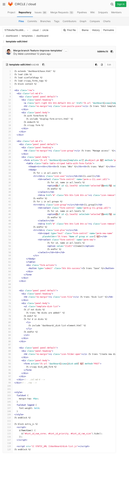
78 (9, 316)
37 (9, 186)
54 (9, 240)
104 (9, 398)
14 (9, 112)
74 (9, 303)
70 (9, 290)
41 (9, 198)
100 (9, 386)
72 (9, 297)
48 (9, 220)
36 (9, 182)
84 (9, 335)
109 (9, 414)
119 (9, 446)
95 (9, 370)
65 (9, 275)
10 (9, 100)
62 (9, 265)
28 (9, 157)
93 (9, 364)
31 (9, 166)
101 (9, 389)
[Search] (112, 4)
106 (9, 405)
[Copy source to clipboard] (96, 64)
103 (9, 395)
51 (9, 230)
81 (9, 325)
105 (9, 402)
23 (9, 141)
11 (9, 103)
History (96, 30)
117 (9, 440)
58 (9, 252)
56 (9, 246)
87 (9, 344)
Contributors (69, 21)
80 (9, 322)
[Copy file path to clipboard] (43, 64)
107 (9, 408)
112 (9, 424)
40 (9, 195)
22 (9, 138)
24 (9, 144)
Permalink (108, 30)
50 (9, 227)
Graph (83, 21)
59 (9, 255)
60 (9, 259)
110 (9, 418)
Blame (85, 30)
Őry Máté (18, 53)
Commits (32, 21)
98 (9, 379)
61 (9, 262)
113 (9, 427)
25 (9, 147)
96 (9, 373)
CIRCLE (20, 4)
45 (9, 211)
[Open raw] (102, 64)
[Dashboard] (10, 5)
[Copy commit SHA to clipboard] (112, 51)
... (66, 50)
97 (9, 376)
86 (9, 341)
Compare (95, 21)
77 (9, 313)
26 (9, 151)
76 (9, 309)
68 (9, 284)
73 (9, 300)
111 (9, 421)
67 (9, 281)
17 (9, 122)
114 (9, 430)
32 (9, 170)
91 (9, 357)
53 (9, 236)
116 (9, 437)
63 (9, 268)
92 (9, 360)
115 (9, 433)
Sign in (120, 4)
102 (9, 392)
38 (9, 189)
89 (9, 351)
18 (9, 125)
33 (9, 173)
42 (9, 201)
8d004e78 (102, 51)
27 (9, 154)
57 (9, 249)
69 (9, 287)
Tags (56, 21)
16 (9, 119)
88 (9, 348)
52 (9, 233)
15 (9, 116)
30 (9, 163)
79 (9, 319)
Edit (109, 64)
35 (9, 179)
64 (9, 271)
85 (9, 338)
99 (9, 383)
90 (9, 354)
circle (45, 30)
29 (9, 160)
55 (9, 243)
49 (9, 224)
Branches (45, 21)
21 (9, 135)
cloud (32, 4)
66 (9, 278)
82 (9, 329)
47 (9, 217)
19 (9, 128)
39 (9, 192)
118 (9, 443)
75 (9, 306)
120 (9, 449)
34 (9, 176)
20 (9, 131)
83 (9, 332)
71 (9, 294)
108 (9, 411)
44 (9, 208)
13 (9, 109)
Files (21, 21)
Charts (106, 21)
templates (27, 35)
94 (9, 367)
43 (9, 205)
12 (9, 106)
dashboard (12, 35)
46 (9, 214)
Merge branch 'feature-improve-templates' (37, 50)
